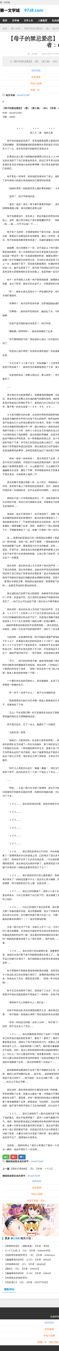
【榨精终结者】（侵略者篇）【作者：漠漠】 (27, 1246)
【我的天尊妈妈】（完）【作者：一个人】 (32, 1168)
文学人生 (28, 20)
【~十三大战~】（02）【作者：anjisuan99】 (27, 1250)
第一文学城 (33, 54)
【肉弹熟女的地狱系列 (15, 1277)
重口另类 (15, 28)
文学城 (15, 20)
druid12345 (23, 95)
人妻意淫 (42, 20)
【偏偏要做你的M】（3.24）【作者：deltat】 (28, 1273)
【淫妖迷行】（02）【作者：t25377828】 (26, 1282)
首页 (5, 20)
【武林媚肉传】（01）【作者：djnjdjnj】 (25, 1264)
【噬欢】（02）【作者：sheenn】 (22, 1268)
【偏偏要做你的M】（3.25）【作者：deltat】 (28, 1259)
